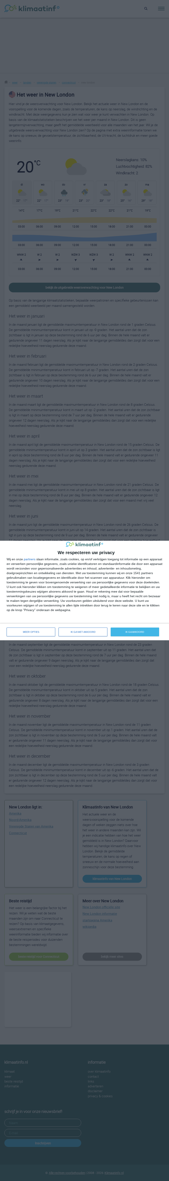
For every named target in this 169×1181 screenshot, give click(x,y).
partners (29, 559)
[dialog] (84, 590)
